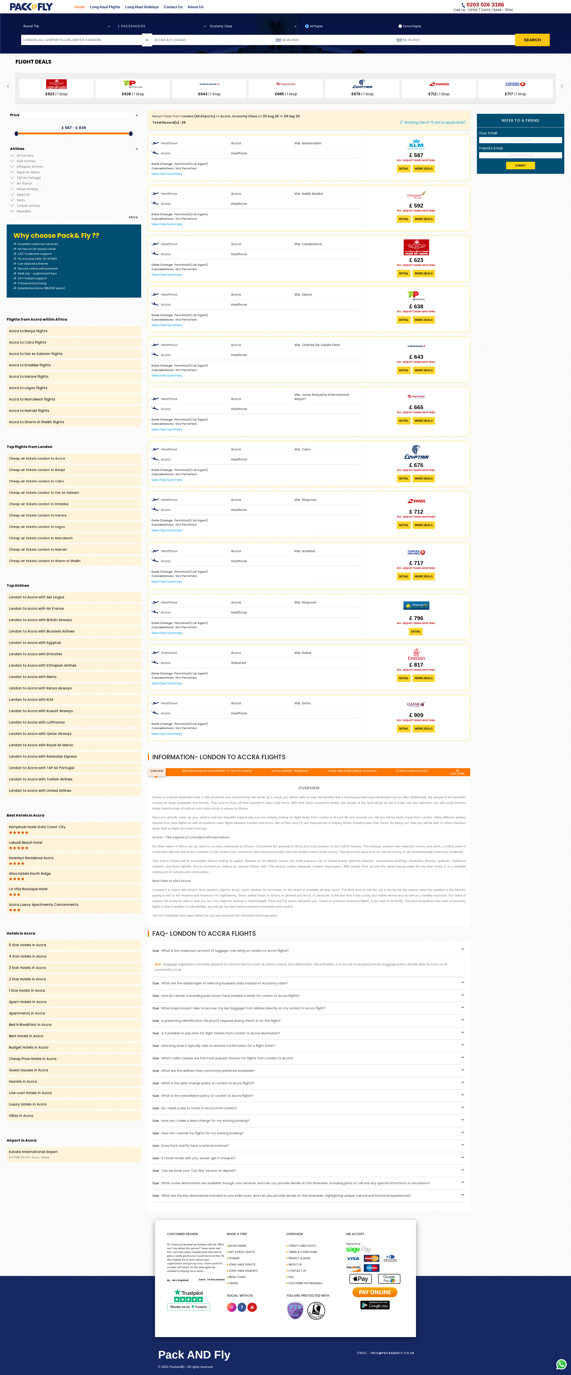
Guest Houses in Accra (28, 1070)
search (532, 40)
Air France (24, 183)
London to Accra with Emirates (35, 654)
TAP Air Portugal (29, 178)
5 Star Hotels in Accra (27, 945)
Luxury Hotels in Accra (28, 1104)
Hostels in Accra (23, 1081)
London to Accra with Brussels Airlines (41, 631)
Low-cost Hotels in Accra (30, 1093)
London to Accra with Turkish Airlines (40, 779)
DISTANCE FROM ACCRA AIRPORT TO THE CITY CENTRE (217, 771)
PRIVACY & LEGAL (299, 1258)
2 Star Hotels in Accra (27, 979)
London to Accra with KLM (31, 699)
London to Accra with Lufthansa (37, 722)
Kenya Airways (27, 189)
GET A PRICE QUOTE (242, 1252)
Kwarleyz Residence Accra (31, 858)
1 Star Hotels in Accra (27, 990)
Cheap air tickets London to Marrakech (41, 538)
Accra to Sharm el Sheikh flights (36, 422)
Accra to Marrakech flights (32, 399)
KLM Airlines (26, 161)
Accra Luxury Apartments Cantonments (44, 904)
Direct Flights (412, 26)
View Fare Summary (166, 174)
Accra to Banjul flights (28, 331)
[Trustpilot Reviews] (188, 1299)
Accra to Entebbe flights (30, 365)
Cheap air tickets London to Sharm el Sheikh (45, 561)
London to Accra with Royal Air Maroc (41, 745)
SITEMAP (234, 1258)
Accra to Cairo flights (27, 342)
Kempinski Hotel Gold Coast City (37, 827)
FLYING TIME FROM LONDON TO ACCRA (352, 771)
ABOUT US (295, 1264)
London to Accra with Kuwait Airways (41, 711)
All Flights (316, 26)
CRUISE (233, 1283)
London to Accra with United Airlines (40, 790)
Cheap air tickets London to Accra (37, 458)
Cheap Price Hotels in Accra (32, 1058)
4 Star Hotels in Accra (27, 956)
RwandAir (24, 211)
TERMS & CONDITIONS (302, 1252)
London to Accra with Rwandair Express (43, 756)
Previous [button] (8, 86)
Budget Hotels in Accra (28, 1047)
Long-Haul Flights (105, 7)
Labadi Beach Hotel (25, 842)
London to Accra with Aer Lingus (36, 597)
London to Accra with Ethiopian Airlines (43, 665)
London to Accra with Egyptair (35, 642)
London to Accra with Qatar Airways (40, 733)
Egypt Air (23, 194)
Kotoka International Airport (33, 1154)
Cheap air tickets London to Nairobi (38, 549)
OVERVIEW (156, 771)
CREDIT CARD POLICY (302, 1246)
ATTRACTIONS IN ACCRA (412, 771)
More (133, 217)
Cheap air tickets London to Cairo (36, 481)
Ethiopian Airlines (30, 166)
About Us (196, 7)
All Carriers (25, 155)
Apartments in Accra (27, 1013)
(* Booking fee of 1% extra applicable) (433, 122)
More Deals (424, 168)
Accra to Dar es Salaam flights (36, 353)
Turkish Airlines (28, 205)
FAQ (291, 1277)
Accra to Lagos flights (28, 388)
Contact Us (173, 7)
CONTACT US (297, 1271)
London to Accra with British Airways (40, 620)
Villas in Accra (21, 1115)
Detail (403, 168)
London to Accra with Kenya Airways (40, 688)
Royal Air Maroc (28, 172)
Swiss (21, 200)
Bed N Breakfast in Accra (30, 1024)
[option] (89, 88)
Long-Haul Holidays (142, 7)
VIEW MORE (457, 774)
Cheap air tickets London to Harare (37, 515)
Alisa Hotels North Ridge (30, 873)
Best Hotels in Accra (26, 1036)
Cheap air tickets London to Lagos (37, 527)
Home (80, 7)
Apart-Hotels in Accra (27, 1002)
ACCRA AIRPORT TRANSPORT (290, 771)
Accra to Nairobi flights (29, 410)
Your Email (488, 133)
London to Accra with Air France (36, 608)
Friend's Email (491, 148)
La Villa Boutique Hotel (28, 889)
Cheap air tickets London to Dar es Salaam (44, 492)
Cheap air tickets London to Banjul (37, 470)
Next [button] (562, 86)
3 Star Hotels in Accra (27, 967)
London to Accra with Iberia (32, 676)
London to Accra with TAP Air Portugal (41, 767)
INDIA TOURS (237, 1277)
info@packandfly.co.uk (392, 1353)
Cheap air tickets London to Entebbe (38, 504)
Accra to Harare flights (29, 376)
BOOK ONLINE (237, 1246)
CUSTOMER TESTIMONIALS (305, 1283)
